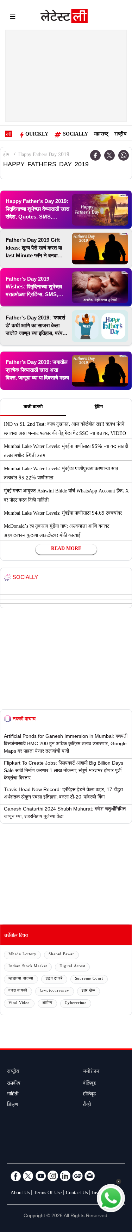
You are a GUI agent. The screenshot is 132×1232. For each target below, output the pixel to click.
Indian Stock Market (27, 967)
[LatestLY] (64, 17)
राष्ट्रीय (120, 135)
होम (6, 155)
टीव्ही (87, 1105)
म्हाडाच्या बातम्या (20, 979)
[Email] (89, 1176)
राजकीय (13, 1084)
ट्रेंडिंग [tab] (99, 407)
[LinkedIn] (65, 1176)
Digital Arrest (72, 967)
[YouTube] (40, 1176)
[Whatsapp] (123, 155)
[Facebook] (16, 1176)
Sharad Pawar (61, 955)
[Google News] (77, 1176)
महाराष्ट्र (101, 135)
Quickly (36, 135)
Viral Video (19, 1003)
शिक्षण (12, 1105)
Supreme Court (89, 979)
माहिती (12, 1095)
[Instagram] (53, 1176)
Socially (75, 135)
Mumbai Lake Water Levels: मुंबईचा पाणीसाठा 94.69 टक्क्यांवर (63, 514)
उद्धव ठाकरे (54, 979)
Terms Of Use (48, 1193)
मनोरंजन (91, 1072)
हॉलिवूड (89, 1095)
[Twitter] (109, 155)
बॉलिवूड (89, 1084)
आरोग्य (47, 1003)
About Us (20, 1193)
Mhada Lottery (22, 955)
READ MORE (66, 549)
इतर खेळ (88, 991)
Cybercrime (76, 1003)
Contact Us (77, 1193)
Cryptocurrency (54, 991)
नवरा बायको (17, 991)
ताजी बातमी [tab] (33, 407)
